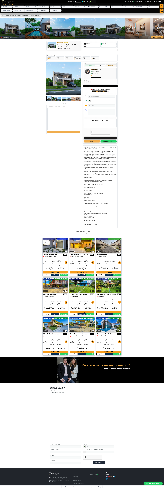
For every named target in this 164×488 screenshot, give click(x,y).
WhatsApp (90, 65)
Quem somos (75, 476)
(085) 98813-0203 (138, 1)
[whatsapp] (87, 82)
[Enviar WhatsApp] (91, 71)
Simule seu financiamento (78, 482)
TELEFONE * (86, 444)
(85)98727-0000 (95, 71)
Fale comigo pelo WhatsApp (154, 483)
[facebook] (88, 82)
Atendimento (111, 65)
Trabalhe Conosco (76, 479)
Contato (74, 474)
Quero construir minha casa (78, 483)
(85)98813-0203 (95, 73)
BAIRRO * (53, 460)
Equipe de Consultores (77, 477)
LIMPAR (161, 6)
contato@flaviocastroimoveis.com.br (99, 75)
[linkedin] (90, 82)
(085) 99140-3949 (148, 1)
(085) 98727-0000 (129, 1)
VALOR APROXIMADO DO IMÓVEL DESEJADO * (94, 449)
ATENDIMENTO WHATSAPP (109, 141)
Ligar (100, 65)
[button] (89, 101)
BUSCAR (161, 11)
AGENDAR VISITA (92, 141)
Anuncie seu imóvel (77, 480)
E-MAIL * (53, 455)
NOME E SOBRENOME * (56, 444)
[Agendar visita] (66, 262)
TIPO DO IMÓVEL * (55, 449)
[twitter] (85, 82)
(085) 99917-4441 (157, 1)
